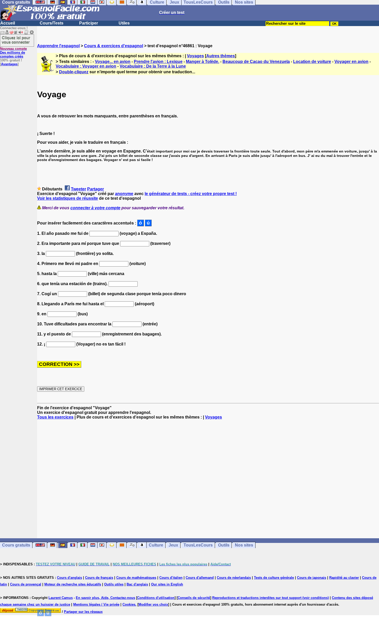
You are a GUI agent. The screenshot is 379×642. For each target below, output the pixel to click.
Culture (156, 545)
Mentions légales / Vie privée (96, 604)
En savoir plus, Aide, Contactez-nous (105, 598)
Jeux (173, 545)
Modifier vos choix (153, 604)
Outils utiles (113, 584)
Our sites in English (167, 584)
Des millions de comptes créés (13, 52)
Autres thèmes (220, 56)
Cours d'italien (171, 578)
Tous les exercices (55, 417)
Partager (95, 189)
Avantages (9, 64)
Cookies (128, 604)
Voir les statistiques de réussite (67, 198)
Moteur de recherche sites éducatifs (72, 584)
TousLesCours (198, 545)
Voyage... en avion (112, 61)
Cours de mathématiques (136, 578)
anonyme (124, 193)
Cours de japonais (311, 578)
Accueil (7, 23)
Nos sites (244, 545)
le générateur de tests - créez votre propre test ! (191, 193)
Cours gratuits (16, 545)
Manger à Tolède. (202, 61)
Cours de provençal (25, 584)
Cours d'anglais (69, 578)
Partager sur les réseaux (83, 612)
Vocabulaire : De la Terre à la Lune (153, 66)
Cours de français (99, 578)
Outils (223, 545)
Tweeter (78, 189)
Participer (88, 23)
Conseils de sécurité (194, 598)
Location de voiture (312, 61)
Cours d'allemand (200, 578)
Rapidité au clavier (344, 578)
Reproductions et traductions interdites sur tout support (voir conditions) (270, 598)
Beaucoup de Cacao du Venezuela (256, 61)
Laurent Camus (60, 598)
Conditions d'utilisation (156, 598)
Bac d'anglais (137, 584)
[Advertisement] (208, 479)
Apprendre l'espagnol (58, 46)
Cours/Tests (51, 23)
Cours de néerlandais (234, 578)
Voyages (195, 56)
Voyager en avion (351, 61)
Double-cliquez (73, 72)
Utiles (124, 23)
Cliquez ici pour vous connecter (16, 39)
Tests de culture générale (274, 578)
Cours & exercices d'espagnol (113, 46)
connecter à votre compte (95, 208)
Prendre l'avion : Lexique (158, 61)
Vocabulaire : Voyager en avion (86, 66)
